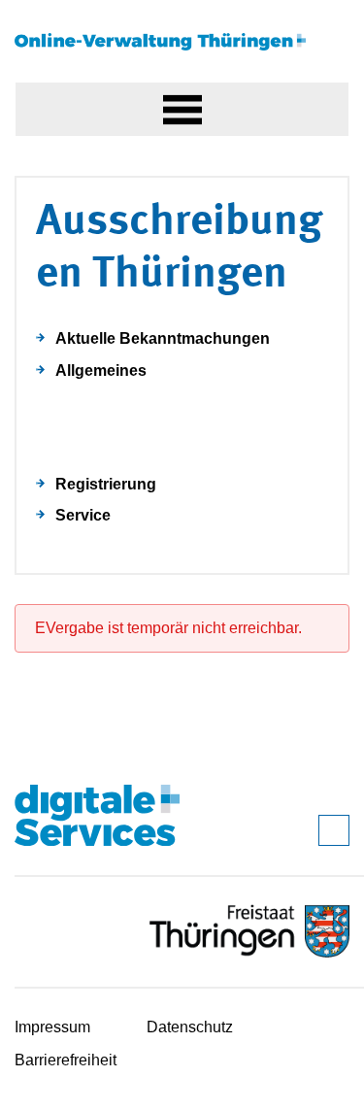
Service (83, 515)
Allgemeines (101, 370)
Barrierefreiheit (65, 1060)
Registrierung (105, 484)
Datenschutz (190, 1027)
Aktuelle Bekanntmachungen (162, 338)
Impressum (52, 1027)
